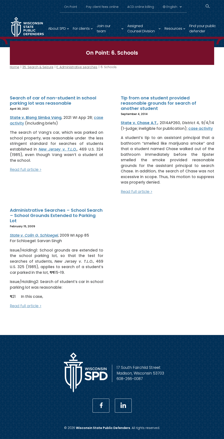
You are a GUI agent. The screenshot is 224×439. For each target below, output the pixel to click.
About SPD (57, 28)
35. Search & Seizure (37, 67)
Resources (173, 28)
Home (14, 67)
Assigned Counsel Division (141, 28)
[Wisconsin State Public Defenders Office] (86, 391)
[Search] (207, 6)
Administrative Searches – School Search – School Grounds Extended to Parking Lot (56, 215)
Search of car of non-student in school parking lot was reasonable (53, 100)
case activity (200, 128)
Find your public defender (202, 28)
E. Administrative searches (76, 67)
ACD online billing (140, 7)
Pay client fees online (102, 7)
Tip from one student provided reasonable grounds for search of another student (158, 103)
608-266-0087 (130, 378)
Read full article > (25, 169)
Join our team (103, 28)
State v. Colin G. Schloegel (34, 235)
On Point (70, 7)
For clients (81, 28)
